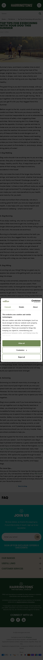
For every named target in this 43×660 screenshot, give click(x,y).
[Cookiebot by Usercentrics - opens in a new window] (31, 301)
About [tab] (35, 307)
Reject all (21, 357)
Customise (20, 350)
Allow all (21, 343)
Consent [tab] (8, 307)
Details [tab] (21, 307)
